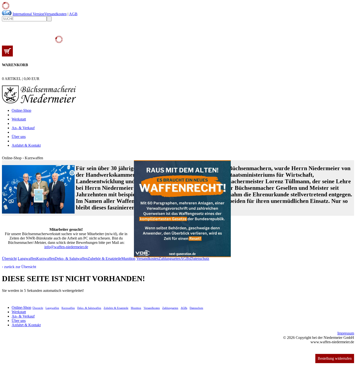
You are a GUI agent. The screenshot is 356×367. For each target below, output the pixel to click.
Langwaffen (27, 258)
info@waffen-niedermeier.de (66, 247)
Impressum (345, 333)
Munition (128, 258)
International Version (28, 14)
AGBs (185, 258)
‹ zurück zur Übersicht (19, 267)
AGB (73, 14)
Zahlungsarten (169, 258)
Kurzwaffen (45, 258)
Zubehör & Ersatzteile (104, 258)
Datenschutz (199, 258)
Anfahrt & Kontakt (26, 145)
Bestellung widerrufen (335, 358)
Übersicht (9, 258)
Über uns (19, 137)
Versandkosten (55, 14)
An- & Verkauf (23, 128)
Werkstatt (19, 119)
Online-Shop (21, 110)
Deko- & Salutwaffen (71, 258)
